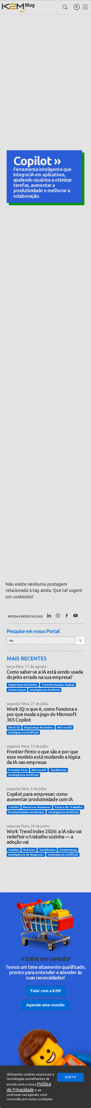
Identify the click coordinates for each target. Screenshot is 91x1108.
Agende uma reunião (45, 1005)
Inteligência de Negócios (26, 854)
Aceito (70, 1077)
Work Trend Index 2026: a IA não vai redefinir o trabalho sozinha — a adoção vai (44, 837)
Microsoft (64, 727)
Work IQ (14, 727)
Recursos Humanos (37, 807)
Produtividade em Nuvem (26, 812)
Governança (17, 689)
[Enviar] (79, 640)
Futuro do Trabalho (69, 807)
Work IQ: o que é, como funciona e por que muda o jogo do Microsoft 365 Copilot (42, 714)
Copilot (13, 807)
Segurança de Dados (23, 684)
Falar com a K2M (45, 990)
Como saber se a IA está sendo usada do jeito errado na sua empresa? (45, 674)
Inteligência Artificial (45, 689)
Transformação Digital (58, 684)
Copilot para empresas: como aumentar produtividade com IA (40, 796)
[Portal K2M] (76, 7)
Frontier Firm (18, 770)
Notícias (29, 849)
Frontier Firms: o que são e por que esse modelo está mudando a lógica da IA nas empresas (43, 757)
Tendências (58, 770)
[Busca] (64, 7)
